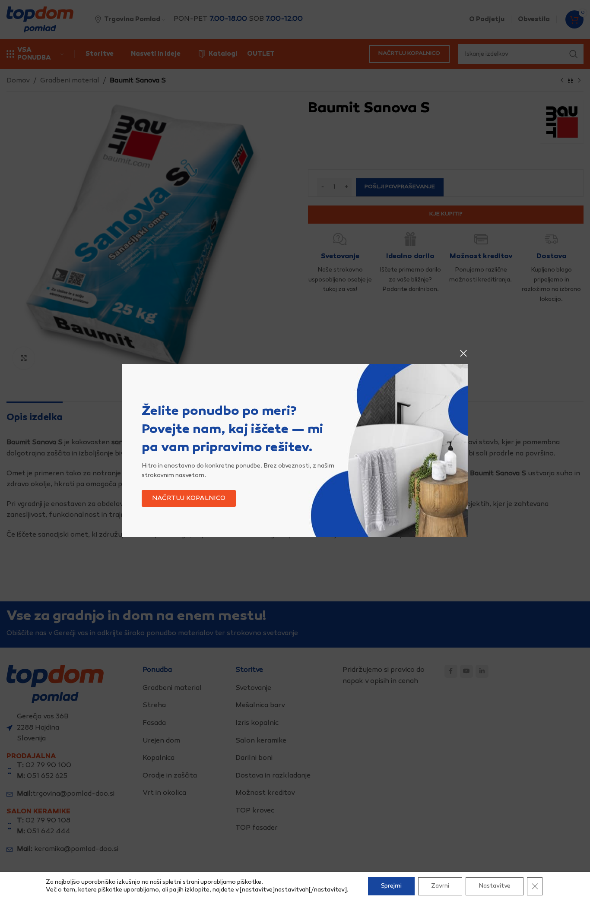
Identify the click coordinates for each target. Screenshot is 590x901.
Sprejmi (391, 886)
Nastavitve (495, 886)
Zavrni (440, 886)
